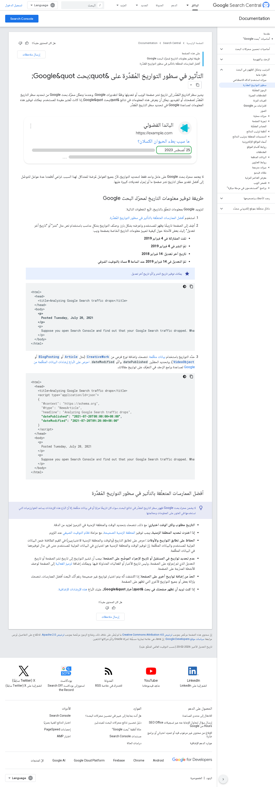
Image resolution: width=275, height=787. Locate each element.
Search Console (21, 19)
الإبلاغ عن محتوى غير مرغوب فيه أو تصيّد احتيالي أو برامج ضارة (179, 734)
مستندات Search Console (125, 736)
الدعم (174, 5)
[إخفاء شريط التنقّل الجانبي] (223, 779)
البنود (209, 778)
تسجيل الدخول (13, 5)
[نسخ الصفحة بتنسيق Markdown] (198, 85)
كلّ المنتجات (37, 760)
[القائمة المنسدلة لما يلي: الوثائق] (186, 5)
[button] (247, 38)
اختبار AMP (64, 736)
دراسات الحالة (134, 743)
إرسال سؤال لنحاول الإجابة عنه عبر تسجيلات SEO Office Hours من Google (180, 724)
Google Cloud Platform (89, 760)
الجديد (144, 5)
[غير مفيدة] (20, 43)
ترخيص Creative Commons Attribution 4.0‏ (147, 634)
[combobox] (82, 5)
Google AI (58, 760)
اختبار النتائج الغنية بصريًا (57, 722)
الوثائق (195, 5)
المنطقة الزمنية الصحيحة (119, 533)
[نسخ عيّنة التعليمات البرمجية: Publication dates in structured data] (191, 376)
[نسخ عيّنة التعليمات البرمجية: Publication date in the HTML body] (191, 286)
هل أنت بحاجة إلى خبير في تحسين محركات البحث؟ (113, 715)
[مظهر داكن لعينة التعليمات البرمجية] (184, 286)
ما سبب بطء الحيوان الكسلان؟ (163, 141)
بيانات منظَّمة (157, 357)
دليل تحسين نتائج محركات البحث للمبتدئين (117, 722)
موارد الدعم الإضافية (201, 743)
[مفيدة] (27, 43)
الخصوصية (196, 778)
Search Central (245, 5)
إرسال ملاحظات (31, 54)
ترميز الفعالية (63, 563)
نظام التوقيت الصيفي (76, 533)
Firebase (119, 760)
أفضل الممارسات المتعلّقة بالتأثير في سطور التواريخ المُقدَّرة (147, 218)
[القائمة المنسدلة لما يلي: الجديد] (135, 5)
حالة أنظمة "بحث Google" (126, 729)
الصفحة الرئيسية (194, 43)
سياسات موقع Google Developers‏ (184, 639)
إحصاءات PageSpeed (57, 729)
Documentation (254, 18)
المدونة (159, 5)
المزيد (123, 5)
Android (158, 760)
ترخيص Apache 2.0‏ (53, 634)
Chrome (138, 760)
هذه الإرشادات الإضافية (72, 589)
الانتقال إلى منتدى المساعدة (197, 715)
